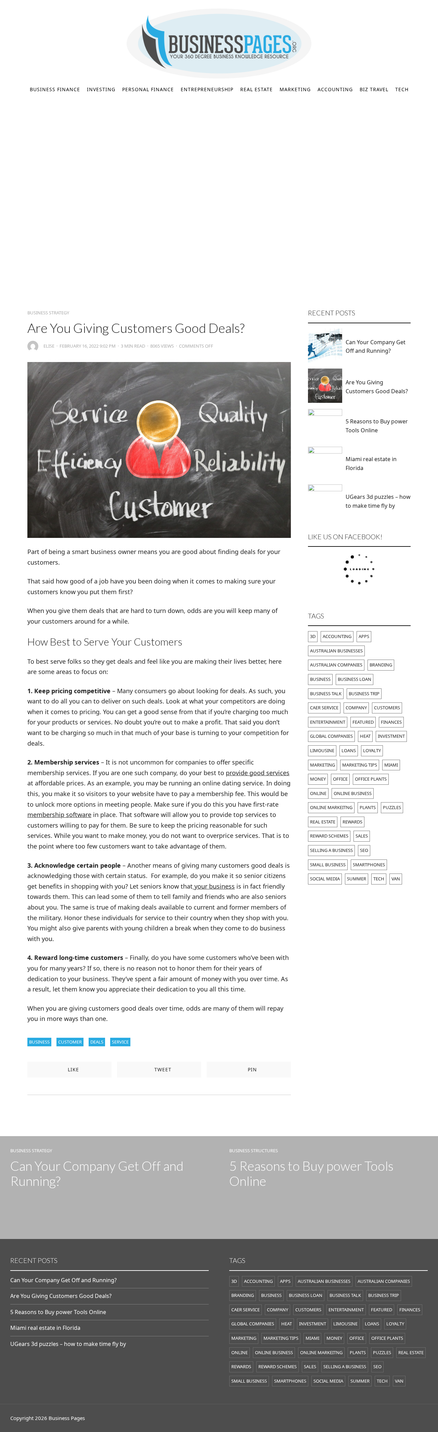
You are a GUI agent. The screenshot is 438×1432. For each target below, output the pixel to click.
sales (362, 836)
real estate (322, 822)
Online (318, 793)
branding (381, 665)
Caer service (324, 708)
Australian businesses (336, 651)
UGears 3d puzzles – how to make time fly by (378, 501)
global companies (331, 736)
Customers (387, 708)
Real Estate (256, 89)
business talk (326, 693)
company (356, 708)
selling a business (331, 850)
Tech (402, 89)
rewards (352, 822)
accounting (337, 636)
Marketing (295, 89)
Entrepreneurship (207, 89)
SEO (364, 850)
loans (349, 750)
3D (312, 636)
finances (391, 722)
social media (325, 879)
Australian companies (336, 665)
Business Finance (55, 89)
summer (356, 879)
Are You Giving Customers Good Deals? (377, 386)
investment (391, 736)
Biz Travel (374, 89)
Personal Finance (148, 89)
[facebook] (12, 7)
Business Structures (253, 1150)
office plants (371, 779)
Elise (48, 346)
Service (120, 1042)
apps (364, 636)
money (318, 779)
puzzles (392, 807)
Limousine (322, 750)
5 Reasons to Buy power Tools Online (377, 426)
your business (214, 886)
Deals (96, 1042)
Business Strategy (48, 312)
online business (353, 793)
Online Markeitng (331, 807)
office (340, 779)
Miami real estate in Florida (371, 463)
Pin (251, 1069)
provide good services (257, 773)
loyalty (372, 750)
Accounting (335, 89)
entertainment (327, 722)
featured (363, 722)
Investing (101, 89)
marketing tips (359, 765)
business (39, 1042)
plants (368, 807)
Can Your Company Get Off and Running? (375, 346)
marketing (322, 765)
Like (72, 1069)
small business (328, 865)
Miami (391, 765)
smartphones (369, 865)
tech (378, 879)
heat (365, 736)
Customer (70, 1042)
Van (395, 879)
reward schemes (329, 836)
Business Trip (364, 693)
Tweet (162, 1069)
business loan (354, 679)
